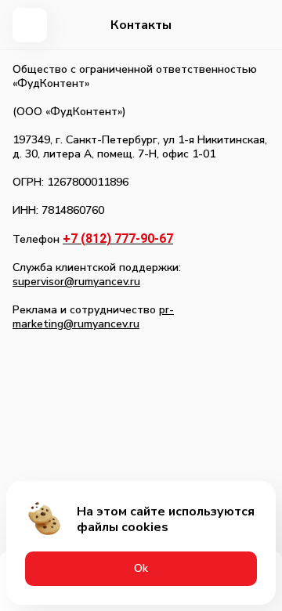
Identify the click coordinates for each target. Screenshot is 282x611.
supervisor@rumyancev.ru (76, 281)
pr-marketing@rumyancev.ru (93, 316)
